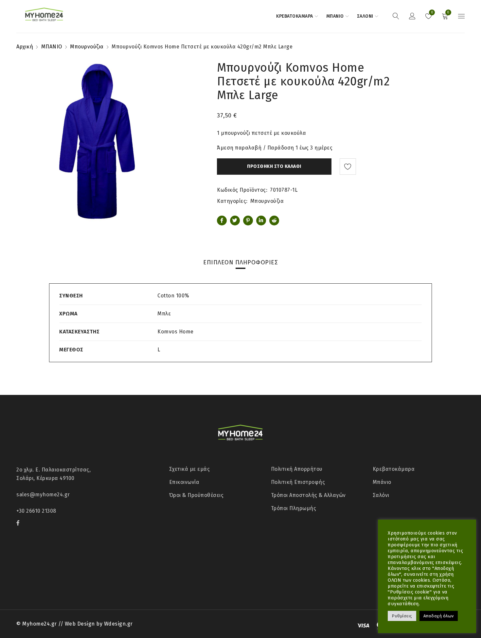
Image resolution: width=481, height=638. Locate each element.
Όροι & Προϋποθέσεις (196, 495)
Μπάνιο (382, 482)
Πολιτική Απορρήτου (297, 469)
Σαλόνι (381, 495)
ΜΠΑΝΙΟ (51, 47)
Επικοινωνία (184, 482)
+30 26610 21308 (36, 511)
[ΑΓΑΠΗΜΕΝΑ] (348, 166)
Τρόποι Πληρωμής (293, 508)
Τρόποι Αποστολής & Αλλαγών (308, 495)
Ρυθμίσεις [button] (402, 615)
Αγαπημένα (431, 12)
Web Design (80, 624)
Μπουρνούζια (87, 47)
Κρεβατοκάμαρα (394, 469)
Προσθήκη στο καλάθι (274, 166)
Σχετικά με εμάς (189, 469)
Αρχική (24, 47)
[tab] (240, 262)
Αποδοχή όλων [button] (438, 615)
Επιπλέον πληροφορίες (240, 262)
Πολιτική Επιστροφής (298, 482)
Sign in (412, 16)
